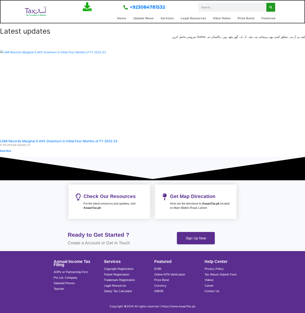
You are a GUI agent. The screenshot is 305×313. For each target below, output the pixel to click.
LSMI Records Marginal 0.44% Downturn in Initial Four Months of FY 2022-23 (59, 141)
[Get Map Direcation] (164, 196)
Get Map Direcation (192, 196)
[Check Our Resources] (78, 196)
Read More (5, 151)
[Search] (270, 7)
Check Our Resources (109, 196)
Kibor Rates (222, 18)
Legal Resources (193, 18)
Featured (268, 18)
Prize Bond (246, 18)
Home (121, 18)
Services (167, 18)
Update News (143, 18)
